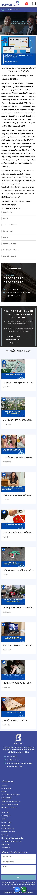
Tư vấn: (7, 9)
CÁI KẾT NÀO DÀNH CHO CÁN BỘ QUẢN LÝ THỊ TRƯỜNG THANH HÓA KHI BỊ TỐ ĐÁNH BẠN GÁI (18, 458)
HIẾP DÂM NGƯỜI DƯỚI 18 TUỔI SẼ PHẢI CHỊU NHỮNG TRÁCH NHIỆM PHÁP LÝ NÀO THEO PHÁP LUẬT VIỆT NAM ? (18, 683)
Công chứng (5, 844)
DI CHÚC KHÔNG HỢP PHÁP (15, 720)
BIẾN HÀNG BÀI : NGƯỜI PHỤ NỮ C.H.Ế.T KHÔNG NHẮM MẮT (18, 570)
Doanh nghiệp (8, 212)
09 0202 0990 (13, 278)
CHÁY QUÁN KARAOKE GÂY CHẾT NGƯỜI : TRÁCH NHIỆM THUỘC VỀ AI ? (18, 608)
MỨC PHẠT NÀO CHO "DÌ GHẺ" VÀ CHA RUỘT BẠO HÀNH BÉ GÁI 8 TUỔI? (18, 645)
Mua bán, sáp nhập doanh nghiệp (12, 838)
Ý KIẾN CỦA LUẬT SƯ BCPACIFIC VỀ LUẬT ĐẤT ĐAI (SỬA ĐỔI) (18, 420)
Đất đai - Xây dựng (9, 243)
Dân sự (5, 237)
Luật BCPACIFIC (6, 798)
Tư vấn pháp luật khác (10, 250)
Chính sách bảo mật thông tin (10, 801)
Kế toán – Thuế (6, 822)
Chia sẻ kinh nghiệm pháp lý (10, 795)
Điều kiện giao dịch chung (9, 804)
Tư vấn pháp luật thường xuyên (11, 841)
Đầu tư (5, 218)
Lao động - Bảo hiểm (8, 831)
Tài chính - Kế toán (9, 225)
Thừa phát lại (5, 847)
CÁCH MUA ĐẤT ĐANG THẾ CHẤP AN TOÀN (18, 533)
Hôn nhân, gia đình (9, 256)
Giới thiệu (4, 785)
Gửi (18, 877)
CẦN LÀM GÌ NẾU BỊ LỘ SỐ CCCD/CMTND (18, 383)
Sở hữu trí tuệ (8, 231)
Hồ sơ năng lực (6, 788)
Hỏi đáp (4, 791)
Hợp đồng (4, 835)
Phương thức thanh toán (9, 807)
